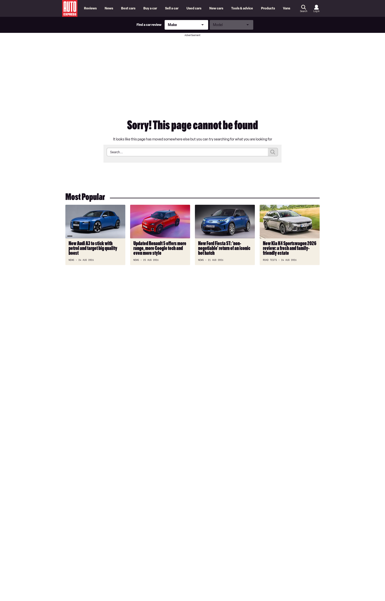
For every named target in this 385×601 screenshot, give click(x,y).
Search (303, 11)
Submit (273, 152)
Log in (316, 11)
